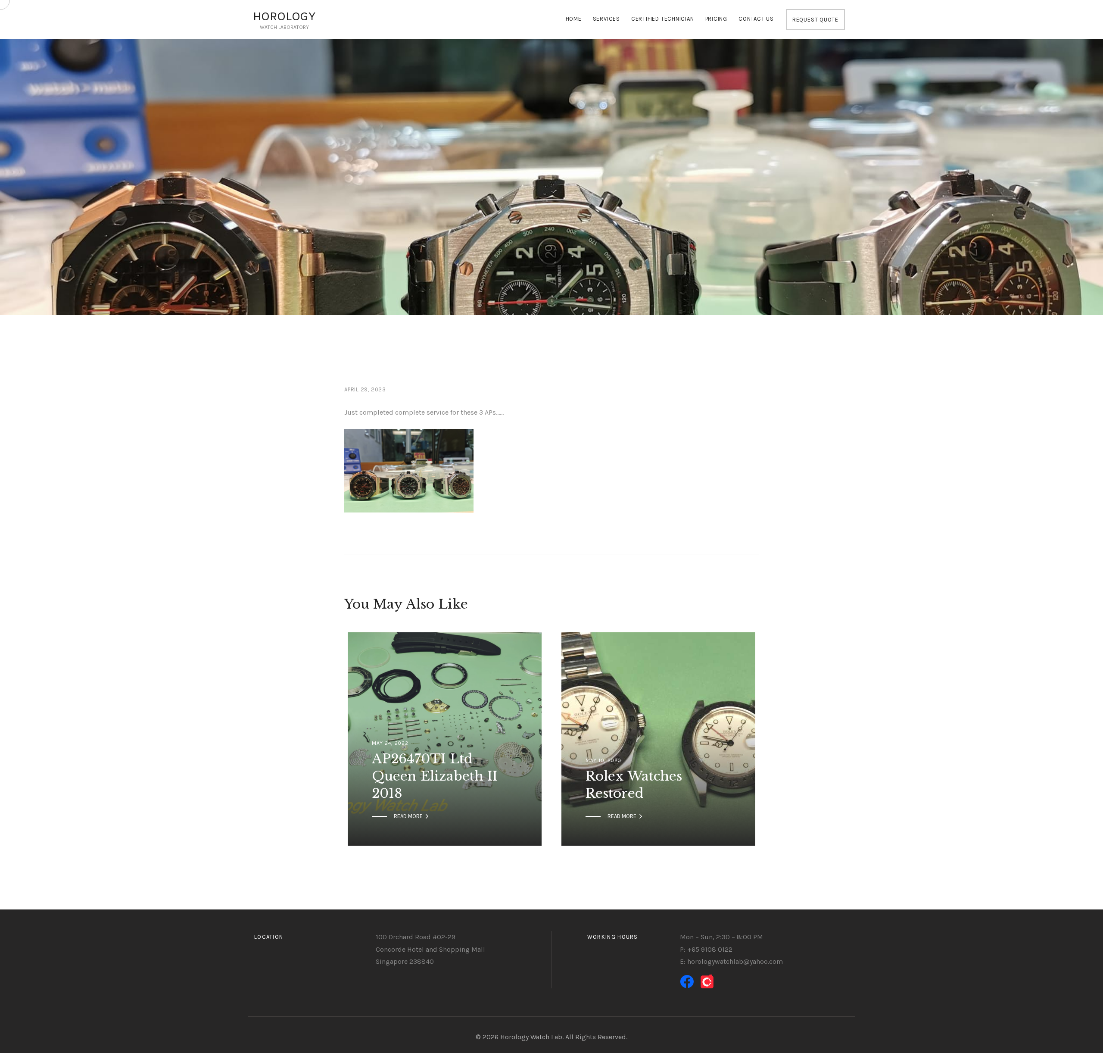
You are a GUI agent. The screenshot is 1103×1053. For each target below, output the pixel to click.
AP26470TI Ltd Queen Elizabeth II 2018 (435, 776)
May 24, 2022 (390, 743)
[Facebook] (687, 981)
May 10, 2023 (603, 760)
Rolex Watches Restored (634, 784)
